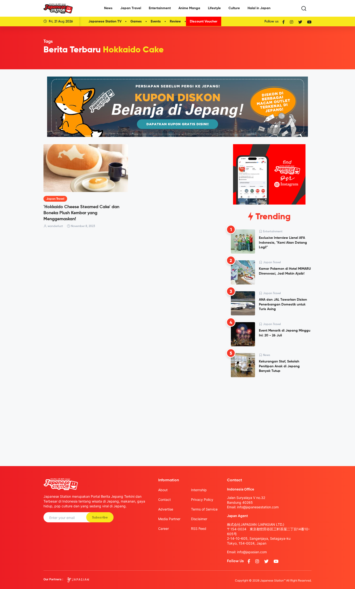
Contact (164, 499)
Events (156, 21)
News (108, 8)
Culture (234, 8)
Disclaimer (199, 519)
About (163, 490)
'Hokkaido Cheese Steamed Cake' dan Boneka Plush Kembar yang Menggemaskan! (81, 213)
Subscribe (100, 517)
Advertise (165, 509)
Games (136, 21)
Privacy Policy (202, 499)
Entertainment (160, 8)
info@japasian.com (252, 552)
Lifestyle (214, 8)
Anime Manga (189, 8)
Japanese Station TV (104, 21)
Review (175, 21)
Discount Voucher (203, 21)
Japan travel (55, 199)
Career (163, 528)
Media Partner (169, 519)
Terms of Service (204, 509)
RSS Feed (198, 528)
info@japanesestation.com (258, 507)
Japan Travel (130, 8)
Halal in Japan (259, 8)
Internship (199, 490)
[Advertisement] (269, 418)
